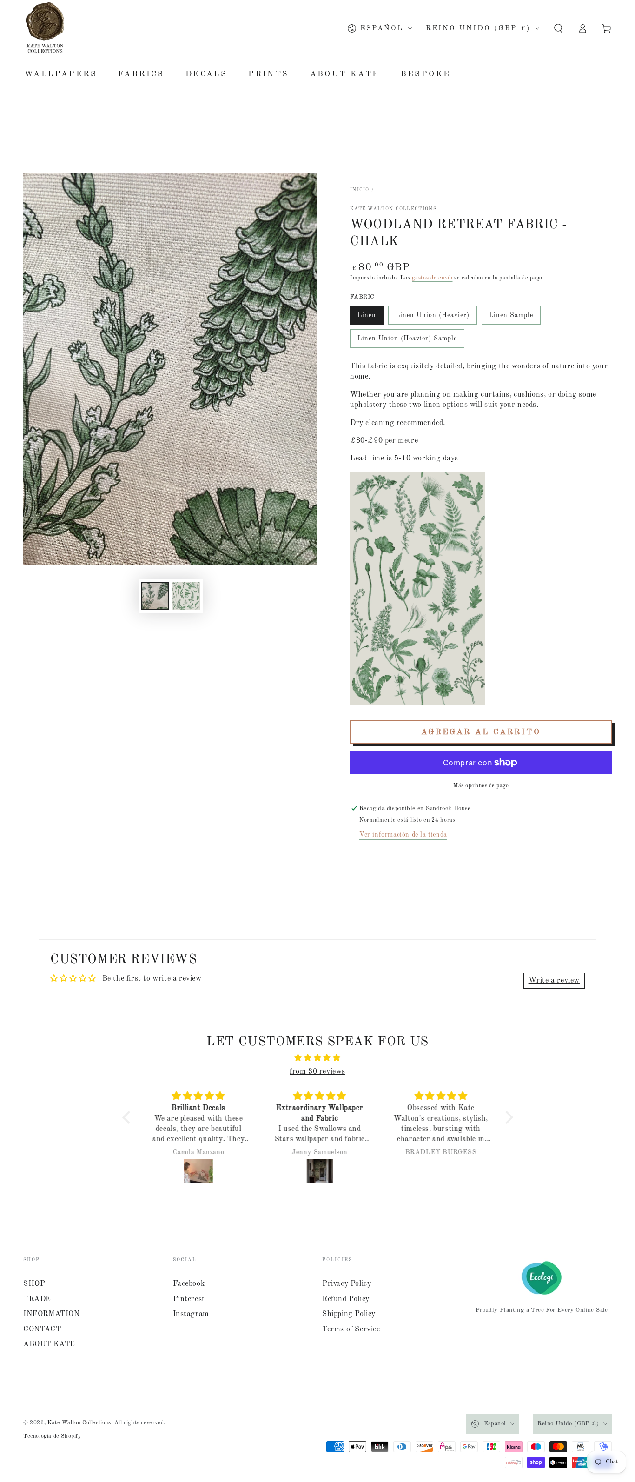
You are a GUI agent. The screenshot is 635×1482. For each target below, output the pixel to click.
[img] (318, 1058)
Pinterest (189, 1299)
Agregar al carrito (481, 732)
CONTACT (42, 1329)
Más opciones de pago (481, 786)
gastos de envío (432, 278)
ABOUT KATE (49, 1344)
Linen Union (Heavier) (433, 315)
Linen (366, 315)
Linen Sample (511, 315)
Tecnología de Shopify (52, 1436)
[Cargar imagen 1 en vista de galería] (155, 596)
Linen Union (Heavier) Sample (407, 338)
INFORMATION (51, 1314)
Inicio (360, 189)
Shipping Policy (349, 1314)
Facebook (189, 1284)
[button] (558, 28)
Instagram (191, 1314)
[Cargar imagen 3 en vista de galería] (186, 596)
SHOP (34, 1284)
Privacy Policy (346, 1284)
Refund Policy (346, 1299)
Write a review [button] (554, 980)
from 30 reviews (317, 1072)
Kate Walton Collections (393, 208)
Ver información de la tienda (403, 834)
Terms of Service (351, 1329)
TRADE (37, 1299)
